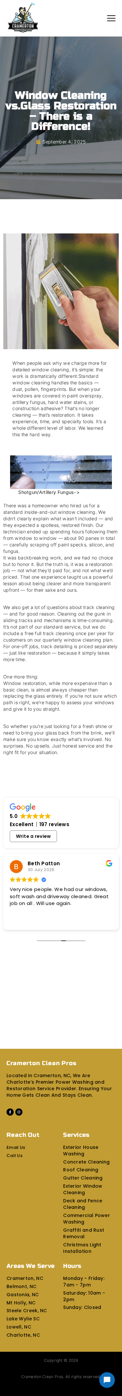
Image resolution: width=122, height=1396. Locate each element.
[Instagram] (18, 1112)
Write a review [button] (33, 836)
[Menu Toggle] (111, 18)
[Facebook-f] (10, 1112)
